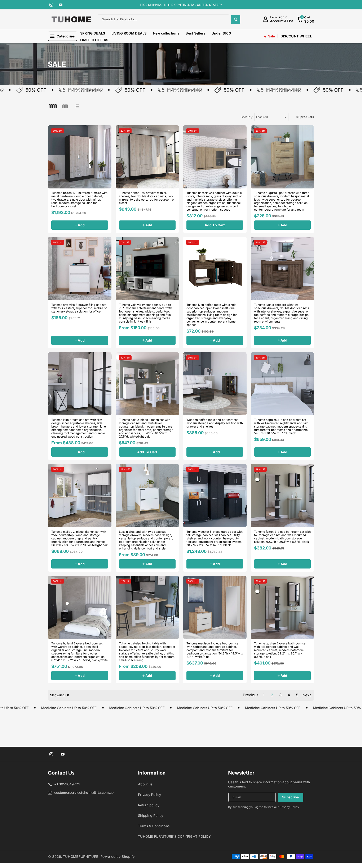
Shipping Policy (150, 815)
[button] (305, 19)
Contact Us (61, 773)
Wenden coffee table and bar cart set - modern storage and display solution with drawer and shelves (214, 423)
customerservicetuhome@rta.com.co (84, 792)
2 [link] (272, 695)
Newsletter (241, 773)
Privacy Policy (149, 795)
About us (145, 784)
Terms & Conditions (153, 826)
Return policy (148, 805)
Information (151, 773)
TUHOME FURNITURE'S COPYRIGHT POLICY (174, 836)
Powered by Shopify (118, 856)
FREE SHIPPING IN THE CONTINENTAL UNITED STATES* (181, 4)
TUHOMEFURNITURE (81, 856)
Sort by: (247, 117)
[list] (77, 106)
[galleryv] (65, 106)
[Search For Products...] (235, 19)
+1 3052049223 (67, 784)
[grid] (52, 106)
